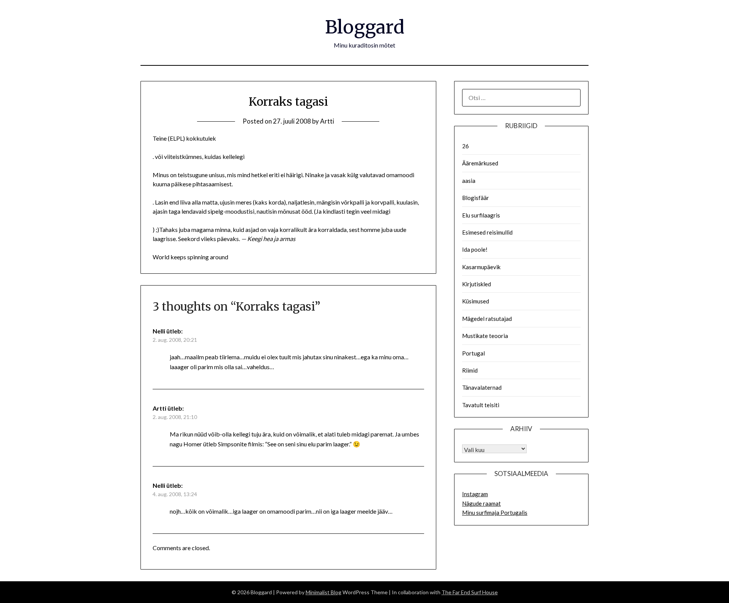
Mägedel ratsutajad (487, 318)
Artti (327, 121)
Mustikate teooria (485, 335)
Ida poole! (475, 249)
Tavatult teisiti (480, 404)
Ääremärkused (480, 163)
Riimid (470, 370)
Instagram (475, 493)
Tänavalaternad (482, 387)
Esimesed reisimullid (487, 232)
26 (465, 146)
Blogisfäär (475, 197)
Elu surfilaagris (481, 215)
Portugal (473, 353)
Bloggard (364, 27)
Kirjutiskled (476, 284)
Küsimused (475, 301)
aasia (468, 180)
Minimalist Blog (323, 592)
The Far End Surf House (470, 592)
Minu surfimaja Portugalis (494, 512)
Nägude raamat (481, 503)
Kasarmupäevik (481, 266)
